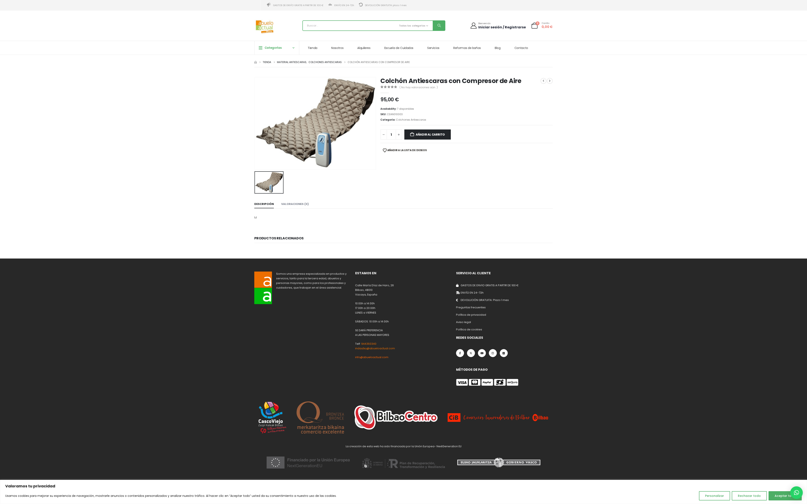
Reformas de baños (467, 48)
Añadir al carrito (430, 134)
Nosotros (337, 48)
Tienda (312, 48)
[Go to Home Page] (255, 62)
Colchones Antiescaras (411, 119)
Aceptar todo (785, 496)
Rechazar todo (749, 496)
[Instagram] (493, 353)
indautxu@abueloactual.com (375, 348)
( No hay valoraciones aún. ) (418, 87)
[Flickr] (504, 353)
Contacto (521, 48)
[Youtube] (482, 353)
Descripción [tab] (264, 204)
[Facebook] (460, 353)
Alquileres (364, 48)
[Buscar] (439, 25)
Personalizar (714, 496)
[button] (796, 492)
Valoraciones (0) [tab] (295, 204)
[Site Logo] (264, 27)
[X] (471, 353)
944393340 (368, 344)
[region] (403, 492)
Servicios (433, 48)
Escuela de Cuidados (398, 48)
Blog (498, 48)
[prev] (543, 81)
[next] (550, 81)
